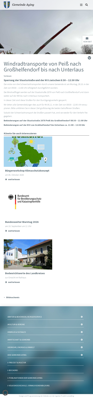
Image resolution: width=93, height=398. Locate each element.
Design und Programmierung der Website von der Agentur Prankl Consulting (46, 396)
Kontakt (87, 41)
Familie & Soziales (17, 332)
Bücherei (13, 370)
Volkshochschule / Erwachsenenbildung (29, 385)
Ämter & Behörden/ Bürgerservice (25, 317)
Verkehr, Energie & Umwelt (21, 347)
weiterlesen (14, 179)
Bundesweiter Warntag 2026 (22, 222)
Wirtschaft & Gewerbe (19, 339)
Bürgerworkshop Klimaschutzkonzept (27, 170)
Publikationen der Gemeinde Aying (25, 378)
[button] (81, 5)
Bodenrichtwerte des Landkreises (25, 273)
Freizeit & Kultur (17, 362)
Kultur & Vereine (16, 324)
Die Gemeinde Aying (17, 355)
